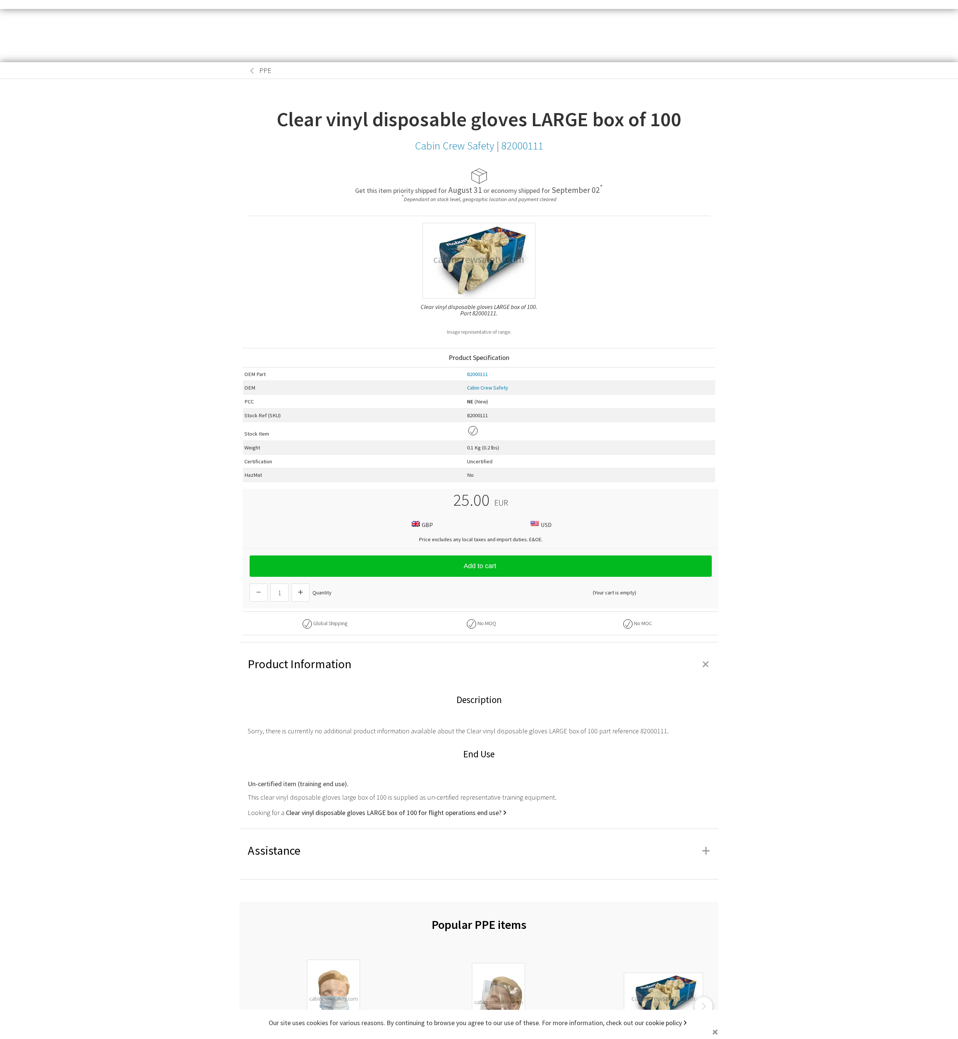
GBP (427, 524)
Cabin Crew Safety (487, 387)
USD (546, 524)
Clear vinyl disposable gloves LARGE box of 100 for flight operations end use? (393, 812)
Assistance (479, 850)
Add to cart (480, 566)
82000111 (477, 374)
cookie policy (664, 1022)
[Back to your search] (252, 70)
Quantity (322, 592)
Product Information (479, 664)
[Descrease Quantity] (259, 593)
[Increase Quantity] (300, 593)
